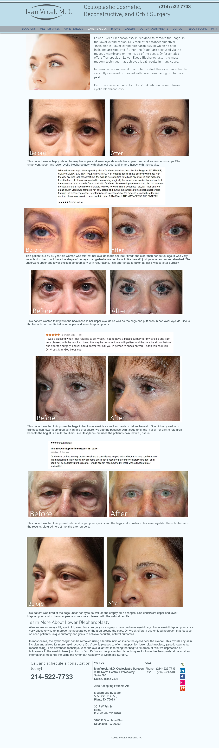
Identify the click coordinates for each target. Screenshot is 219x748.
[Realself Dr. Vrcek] (182, 664)
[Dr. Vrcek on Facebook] (182, 676)
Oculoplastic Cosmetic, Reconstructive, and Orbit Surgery (127, 11)
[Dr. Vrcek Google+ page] (182, 688)
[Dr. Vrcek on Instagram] (182, 682)
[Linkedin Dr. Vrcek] (182, 670)
